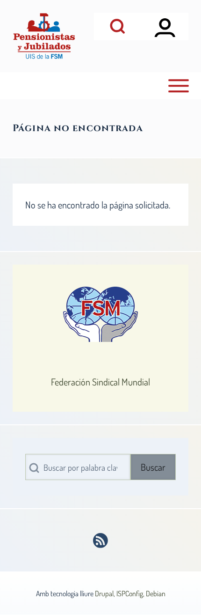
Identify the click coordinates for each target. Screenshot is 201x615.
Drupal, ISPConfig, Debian (130, 593)
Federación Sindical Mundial (100, 382)
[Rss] (100, 540)
